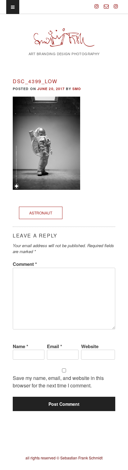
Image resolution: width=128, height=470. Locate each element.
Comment (25, 264)
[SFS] (64, 41)
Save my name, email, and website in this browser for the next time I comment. (58, 381)
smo (76, 88)
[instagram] (97, 3)
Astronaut (40, 212)
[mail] (106, 3)
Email (54, 346)
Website (89, 346)
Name (20, 346)
